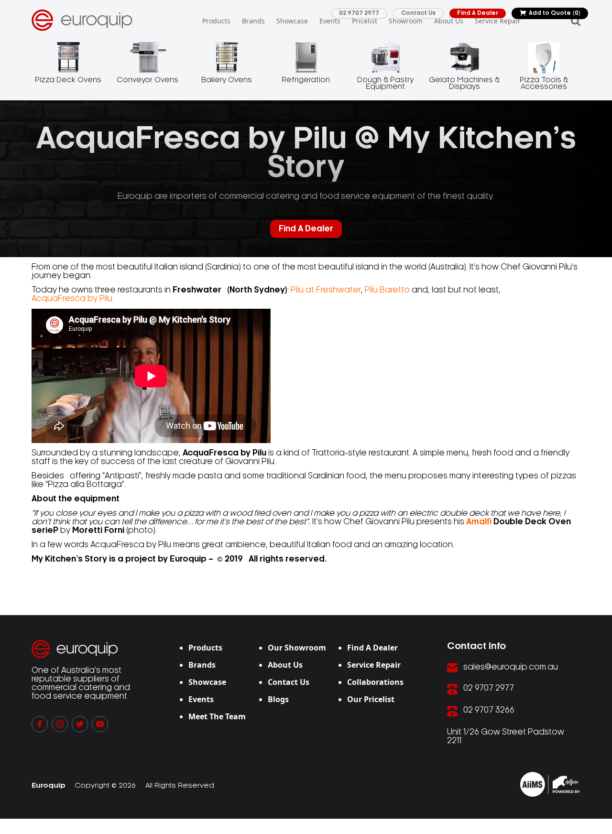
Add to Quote (554, 13)
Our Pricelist (370, 699)
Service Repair (498, 20)
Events (329, 20)
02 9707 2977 (359, 13)
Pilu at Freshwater (326, 290)
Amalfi (479, 522)
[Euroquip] (550, 784)
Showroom (406, 20)
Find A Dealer (477, 13)
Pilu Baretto (387, 290)
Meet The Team (217, 716)
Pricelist (364, 20)
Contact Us (418, 13)
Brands (253, 20)
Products (216, 20)
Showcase (292, 20)
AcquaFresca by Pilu (72, 299)
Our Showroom (297, 647)
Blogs (278, 699)
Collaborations (375, 682)
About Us (448, 20)
